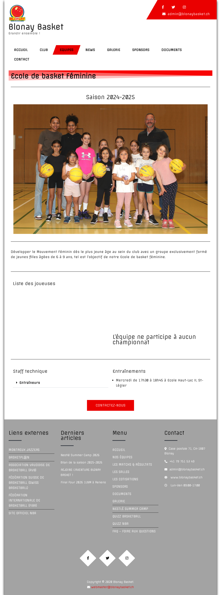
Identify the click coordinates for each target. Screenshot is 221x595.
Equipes (66, 50)
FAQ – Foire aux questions (134, 531)
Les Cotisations (125, 479)
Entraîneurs (29, 383)
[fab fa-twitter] (173, 7)
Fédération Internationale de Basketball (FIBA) (24, 500)
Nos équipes (122, 457)
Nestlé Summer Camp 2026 (80, 455)
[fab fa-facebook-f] (163, 7)
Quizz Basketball (126, 516)
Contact (21, 59)
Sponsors (140, 50)
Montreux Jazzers (24, 450)
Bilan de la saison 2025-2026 (81, 462)
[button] (60, 383)
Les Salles (120, 472)
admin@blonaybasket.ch (189, 14)
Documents (171, 50)
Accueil (21, 50)
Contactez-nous (110, 405)
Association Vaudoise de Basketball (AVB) (29, 467)
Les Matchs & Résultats (132, 464)
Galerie (113, 50)
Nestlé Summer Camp (130, 509)
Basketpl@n (19, 457)
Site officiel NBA (22, 513)
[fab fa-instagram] (184, 7)
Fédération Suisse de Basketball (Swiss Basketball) (26, 483)
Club (44, 50)
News (90, 50)
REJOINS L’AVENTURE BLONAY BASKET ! (81, 472)
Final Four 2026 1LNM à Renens (83, 482)
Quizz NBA (120, 524)
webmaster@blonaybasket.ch (112, 587)
